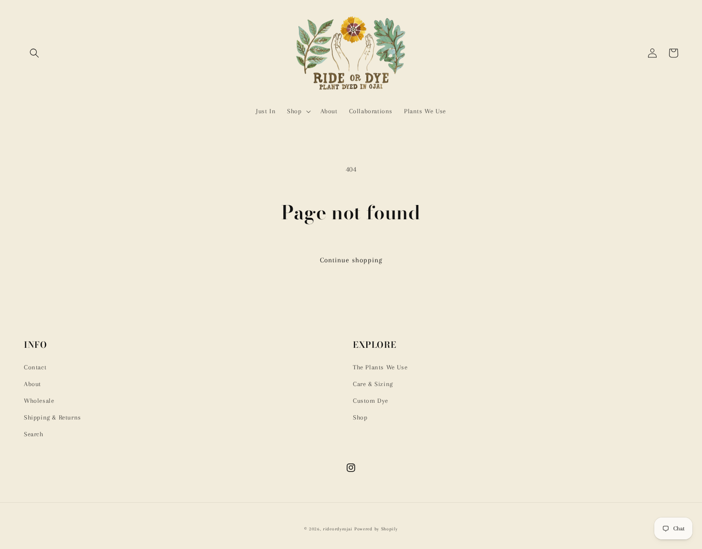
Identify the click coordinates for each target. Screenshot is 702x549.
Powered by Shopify (376, 528)
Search (33, 434)
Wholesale (39, 400)
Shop (360, 417)
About (32, 384)
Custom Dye (370, 400)
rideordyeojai (337, 528)
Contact (35, 367)
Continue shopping (351, 260)
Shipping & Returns (52, 417)
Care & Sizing (373, 384)
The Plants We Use (380, 367)
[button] (34, 53)
